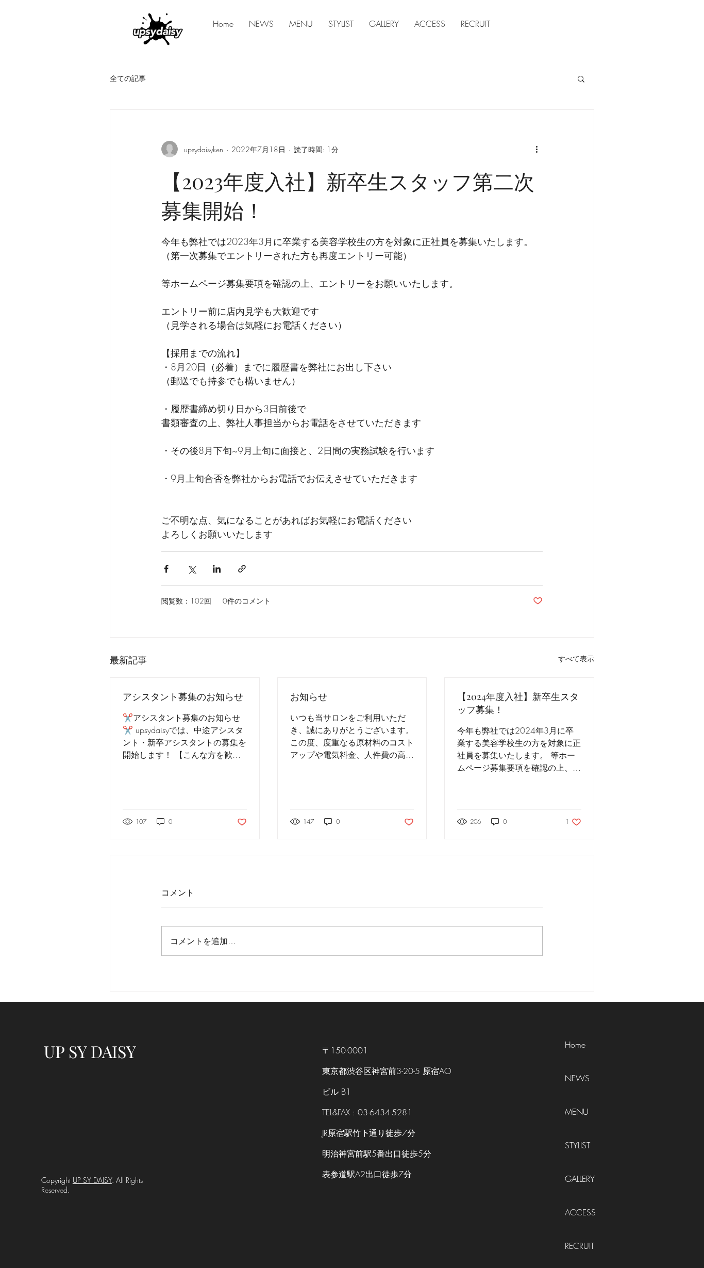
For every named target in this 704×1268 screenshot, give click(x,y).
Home (575, 1044)
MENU (577, 1111)
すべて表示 (576, 658)
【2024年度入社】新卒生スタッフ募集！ (518, 703)
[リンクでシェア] (242, 569)
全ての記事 (128, 78)
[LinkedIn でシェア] (217, 569)
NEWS (577, 1078)
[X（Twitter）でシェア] (191, 569)
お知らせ (308, 696)
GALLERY (580, 1178)
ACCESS (580, 1212)
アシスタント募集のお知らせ (183, 696)
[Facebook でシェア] (166, 569)
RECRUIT (579, 1245)
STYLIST (577, 1145)
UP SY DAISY (90, 1051)
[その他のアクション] (536, 149)
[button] (581, 78)
